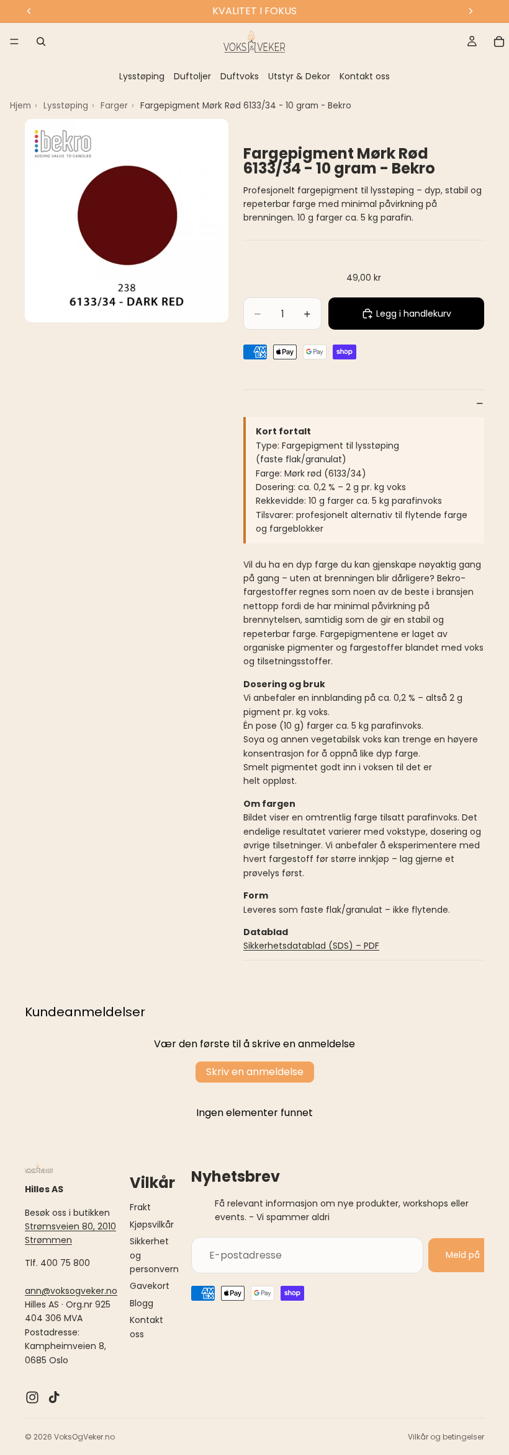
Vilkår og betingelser (446, 1436)
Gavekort (149, 1286)
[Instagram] (32, 1397)
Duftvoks (239, 76)
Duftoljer (192, 76)
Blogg (141, 1303)
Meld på (463, 1255)
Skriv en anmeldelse (255, 1072)
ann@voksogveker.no (71, 1291)
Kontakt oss (365, 76)
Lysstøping (141, 76)
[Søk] (41, 41)
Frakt (140, 1207)
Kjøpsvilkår (152, 1224)
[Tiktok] (54, 1397)
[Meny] (14, 41)
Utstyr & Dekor (299, 76)
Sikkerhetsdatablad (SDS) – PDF (311, 945)
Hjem (20, 106)
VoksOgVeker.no (84, 1436)
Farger (114, 106)
